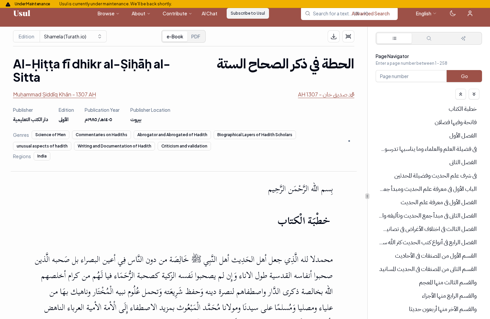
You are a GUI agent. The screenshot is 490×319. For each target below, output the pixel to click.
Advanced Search (371, 13)
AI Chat (209, 13)
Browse (106, 13)
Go (464, 76)
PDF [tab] (195, 36)
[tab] (394, 38)
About (138, 13)
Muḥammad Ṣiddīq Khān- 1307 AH (54, 94)
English (423, 13)
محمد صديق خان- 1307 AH (326, 94)
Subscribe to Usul (248, 13)
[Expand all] (474, 94)
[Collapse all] (460, 94)
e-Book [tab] (175, 36)
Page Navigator (392, 56)
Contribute (175, 13)
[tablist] (183, 36)
